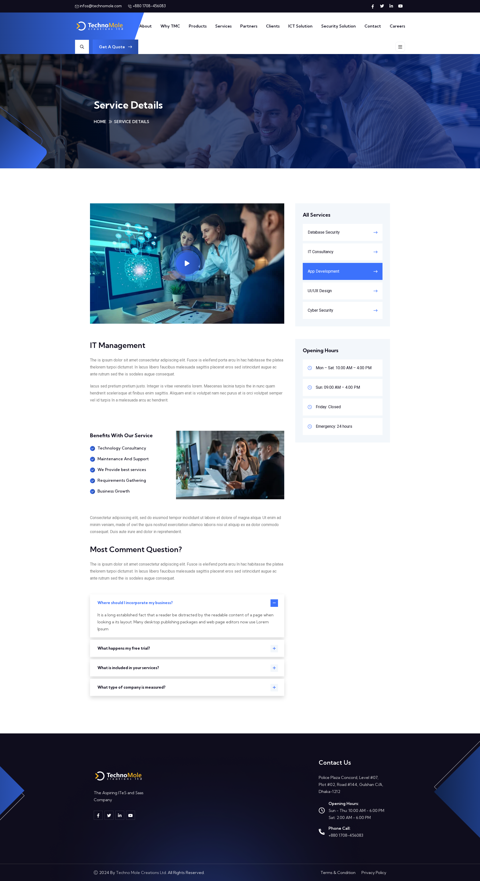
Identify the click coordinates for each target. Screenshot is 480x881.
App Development (323, 271)
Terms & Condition (338, 872)
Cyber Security (320, 310)
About (145, 26)
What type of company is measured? (132, 687)
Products (197, 26)
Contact (372, 26)
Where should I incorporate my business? (135, 602)
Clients (273, 26)
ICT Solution (300, 26)
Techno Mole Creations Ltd (141, 872)
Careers (397, 26)
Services (223, 26)
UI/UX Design (320, 290)
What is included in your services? (128, 667)
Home (100, 121)
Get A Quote (112, 46)
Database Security (324, 232)
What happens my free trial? (124, 648)
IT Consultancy (321, 251)
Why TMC (170, 26)
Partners (248, 26)
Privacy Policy (374, 872)
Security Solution (338, 26)
